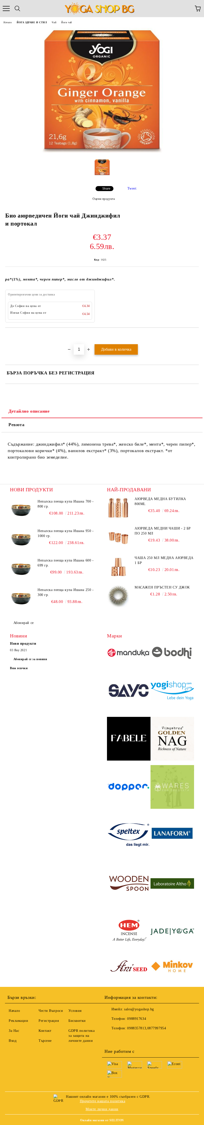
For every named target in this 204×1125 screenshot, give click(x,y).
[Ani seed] (129, 967)
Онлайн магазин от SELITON (102, 1120)
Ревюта (16, 424)
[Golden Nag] (172, 739)
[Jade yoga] (172, 932)
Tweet (132, 188)
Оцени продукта (104, 199)
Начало (7, 22)
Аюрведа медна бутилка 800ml (160, 501)
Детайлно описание (29, 411)
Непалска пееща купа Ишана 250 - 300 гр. (66, 592)
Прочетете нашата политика (102, 1101)
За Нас (14, 1031)
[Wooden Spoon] (129, 884)
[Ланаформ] (172, 835)
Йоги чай (66, 22)
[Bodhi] (172, 653)
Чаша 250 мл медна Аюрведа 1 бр (164, 560)
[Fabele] (129, 739)
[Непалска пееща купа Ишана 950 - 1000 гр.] (21, 540)
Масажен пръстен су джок (162, 587)
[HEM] (129, 932)
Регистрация (49, 1021)
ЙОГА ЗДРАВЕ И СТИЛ (32, 22)
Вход (12, 1041)
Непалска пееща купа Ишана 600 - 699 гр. (66, 563)
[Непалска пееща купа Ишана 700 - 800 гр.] (21, 510)
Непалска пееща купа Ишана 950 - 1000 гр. (66, 533)
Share (106, 188)
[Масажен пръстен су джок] (118, 596)
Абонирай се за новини (30, 659)
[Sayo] (129, 691)
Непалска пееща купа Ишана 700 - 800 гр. (66, 504)
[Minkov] (172, 967)
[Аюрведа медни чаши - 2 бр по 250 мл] (118, 537)
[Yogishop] (172, 691)
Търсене (45, 1041)
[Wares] (172, 787)
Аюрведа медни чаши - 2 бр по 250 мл (163, 531)
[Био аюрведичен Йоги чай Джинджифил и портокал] (102, 151)
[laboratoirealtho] (172, 884)
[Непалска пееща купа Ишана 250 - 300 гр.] (21, 598)
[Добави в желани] (195, 336)
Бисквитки (77, 1021)
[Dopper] (129, 787)
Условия (75, 1011)
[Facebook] (111, 1038)
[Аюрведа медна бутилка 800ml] (118, 508)
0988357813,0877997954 (146, 1028)
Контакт (45, 1031)
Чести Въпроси (51, 1011)
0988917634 (136, 1019)
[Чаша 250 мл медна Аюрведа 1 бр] (118, 567)
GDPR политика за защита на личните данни (81, 1036)
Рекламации (18, 1021)
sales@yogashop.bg (139, 1009)
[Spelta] (129, 836)
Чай (54, 22)
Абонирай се (23, 623)
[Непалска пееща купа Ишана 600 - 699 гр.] (21, 569)
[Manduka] (129, 653)
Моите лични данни (102, 1109)
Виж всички (19, 668)
